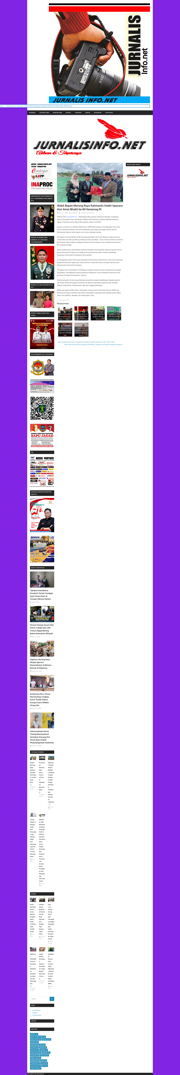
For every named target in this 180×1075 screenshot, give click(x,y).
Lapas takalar (36, 1052)
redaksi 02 (74, 213)
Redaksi (35, 1013)
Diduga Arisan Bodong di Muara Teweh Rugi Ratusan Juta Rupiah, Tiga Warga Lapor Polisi (42, 919)
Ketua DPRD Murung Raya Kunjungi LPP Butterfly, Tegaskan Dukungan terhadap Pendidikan (93, 344)
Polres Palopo (36, 1065)
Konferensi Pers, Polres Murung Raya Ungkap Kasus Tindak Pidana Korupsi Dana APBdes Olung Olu (40, 699)
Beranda (32, 112)
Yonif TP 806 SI (36, 1068)
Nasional (34, 1055)
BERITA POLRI (36, 1039)
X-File (45, 1065)
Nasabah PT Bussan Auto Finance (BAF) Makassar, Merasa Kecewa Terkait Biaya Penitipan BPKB (51, 968)
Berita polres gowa (38, 1036)
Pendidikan (35, 1063)
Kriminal (43, 1050)
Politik (44, 1063)
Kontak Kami (57, 112)
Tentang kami (44, 112)
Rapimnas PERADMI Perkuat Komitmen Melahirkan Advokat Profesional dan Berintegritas (33, 968)
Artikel (68, 112)
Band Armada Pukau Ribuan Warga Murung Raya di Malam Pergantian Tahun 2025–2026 (86, 342)
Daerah (34, 1042)
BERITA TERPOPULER (37, 568)
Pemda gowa (35, 1058)
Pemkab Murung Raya (87, 213)
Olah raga (109, 112)
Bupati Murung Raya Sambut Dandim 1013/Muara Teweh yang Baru (33, 772)
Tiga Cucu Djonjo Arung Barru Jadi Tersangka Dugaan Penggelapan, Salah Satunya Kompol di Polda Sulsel (51, 922)
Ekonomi (78, 112)
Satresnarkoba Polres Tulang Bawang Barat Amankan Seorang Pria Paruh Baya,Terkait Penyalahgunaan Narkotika (42, 737)
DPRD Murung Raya (38, 1044)
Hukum (87, 112)
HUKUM (33, 894)
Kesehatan (97, 112)
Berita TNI (46, 1039)
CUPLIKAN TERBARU (37, 752)
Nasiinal (46, 1052)
